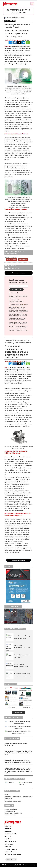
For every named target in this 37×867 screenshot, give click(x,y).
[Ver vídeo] (19, 616)
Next (31, 616)
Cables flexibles (20, 638)
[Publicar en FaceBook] (15, 42)
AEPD (22, 329)
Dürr (6, 367)
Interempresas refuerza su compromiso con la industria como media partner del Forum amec (18, 752)
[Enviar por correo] (10, 42)
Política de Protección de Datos (16, 306)
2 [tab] (20, 625)
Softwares (18, 657)
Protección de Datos (10, 849)
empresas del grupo (19, 319)
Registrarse (7, 828)
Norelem (7, 46)
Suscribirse (18, 712)
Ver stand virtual (23, 259)
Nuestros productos (10, 841)
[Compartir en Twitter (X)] (19, 42)
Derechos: (23, 321)
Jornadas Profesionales (10, 809)
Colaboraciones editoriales (12, 854)
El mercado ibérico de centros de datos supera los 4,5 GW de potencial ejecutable (17, 761)
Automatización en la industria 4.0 (18, 11)
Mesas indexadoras (21, 666)
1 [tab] (17, 625)
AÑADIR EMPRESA (11, 859)
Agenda (6, 794)
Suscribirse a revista (10, 834)
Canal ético (7, 839)
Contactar (7, 836)
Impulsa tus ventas (9, 811)
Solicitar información (11, 259)
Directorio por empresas (13, 801)
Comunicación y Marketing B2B (13, 813)
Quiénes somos (8, 844)
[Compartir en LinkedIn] (23, 42)
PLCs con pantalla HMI (22, 647)
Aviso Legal (23, 304)
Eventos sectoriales (10, 815)
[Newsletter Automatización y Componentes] (11, 696)
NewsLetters (8, 831)
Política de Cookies (10, 852)
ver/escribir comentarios (18, 560)
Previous (6, 616)
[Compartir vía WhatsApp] (28, 42)
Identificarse (8, 826)
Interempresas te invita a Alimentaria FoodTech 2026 (16, 744)
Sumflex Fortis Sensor (22, 676)
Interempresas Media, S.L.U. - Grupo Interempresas (21, 865)
